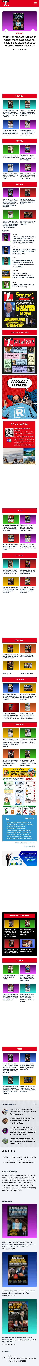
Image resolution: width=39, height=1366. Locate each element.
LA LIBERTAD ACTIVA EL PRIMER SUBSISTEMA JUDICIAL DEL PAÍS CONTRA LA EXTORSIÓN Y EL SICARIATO (11, 716)
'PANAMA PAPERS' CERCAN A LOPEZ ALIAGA (27, 950)
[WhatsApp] (3, 1151)
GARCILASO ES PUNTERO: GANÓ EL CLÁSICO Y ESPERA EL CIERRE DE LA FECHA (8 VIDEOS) (27, 158)
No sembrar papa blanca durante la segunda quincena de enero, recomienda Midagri (22, 1120)
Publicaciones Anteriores (27, 1162)
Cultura (33, 1157)
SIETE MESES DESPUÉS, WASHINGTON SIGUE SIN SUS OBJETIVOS (28, 223)
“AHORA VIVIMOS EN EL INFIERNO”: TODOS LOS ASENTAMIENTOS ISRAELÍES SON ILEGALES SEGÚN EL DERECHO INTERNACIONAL (11, 224)
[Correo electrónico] (14, 1151)
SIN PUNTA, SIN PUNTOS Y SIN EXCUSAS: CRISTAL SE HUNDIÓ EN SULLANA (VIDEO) (10, 176)
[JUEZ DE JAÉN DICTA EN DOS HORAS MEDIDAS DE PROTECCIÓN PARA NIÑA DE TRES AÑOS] (6, 250)
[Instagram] (8, 1151)
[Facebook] (6, 1151)
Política (15, 258)
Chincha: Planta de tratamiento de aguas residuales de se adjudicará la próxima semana (22, 1141)
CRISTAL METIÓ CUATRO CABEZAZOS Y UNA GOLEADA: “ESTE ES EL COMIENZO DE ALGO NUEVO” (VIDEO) (27, 998)
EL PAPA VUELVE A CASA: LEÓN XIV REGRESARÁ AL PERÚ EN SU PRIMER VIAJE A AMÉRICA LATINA (28, 762)
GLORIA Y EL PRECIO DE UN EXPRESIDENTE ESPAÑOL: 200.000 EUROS (11, 951)
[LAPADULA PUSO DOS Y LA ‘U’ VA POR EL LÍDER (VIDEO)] (6, 285)
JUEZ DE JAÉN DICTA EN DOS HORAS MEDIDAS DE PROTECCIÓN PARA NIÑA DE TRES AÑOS (24, 251)
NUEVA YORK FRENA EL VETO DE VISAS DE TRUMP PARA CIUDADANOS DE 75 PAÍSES (27, 202)
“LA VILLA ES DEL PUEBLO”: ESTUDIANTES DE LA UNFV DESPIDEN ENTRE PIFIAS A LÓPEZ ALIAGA (27, 113)
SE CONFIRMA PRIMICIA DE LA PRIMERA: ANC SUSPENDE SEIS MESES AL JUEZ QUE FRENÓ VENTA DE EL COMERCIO (11, 113)
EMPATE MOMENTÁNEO (26, 673)
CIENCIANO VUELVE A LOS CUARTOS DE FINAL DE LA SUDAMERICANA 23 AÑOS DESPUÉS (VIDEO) (27, 176)
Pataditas (28, 1160)
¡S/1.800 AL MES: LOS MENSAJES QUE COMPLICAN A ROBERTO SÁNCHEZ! (27, 932)
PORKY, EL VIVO (7, 673)
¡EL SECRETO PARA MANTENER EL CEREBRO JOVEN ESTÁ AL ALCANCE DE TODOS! (11, 547)
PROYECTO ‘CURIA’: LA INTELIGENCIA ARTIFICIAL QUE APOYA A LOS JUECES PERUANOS (23, 275)
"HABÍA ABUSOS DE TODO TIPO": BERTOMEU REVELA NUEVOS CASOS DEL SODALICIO (10, 590)
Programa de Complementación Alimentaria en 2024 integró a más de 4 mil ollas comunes (23, 1111)
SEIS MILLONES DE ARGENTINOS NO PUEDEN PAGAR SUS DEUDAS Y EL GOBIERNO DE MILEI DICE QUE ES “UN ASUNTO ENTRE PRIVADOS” (10, 203)
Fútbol (14, 282)
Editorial (11, 1160)
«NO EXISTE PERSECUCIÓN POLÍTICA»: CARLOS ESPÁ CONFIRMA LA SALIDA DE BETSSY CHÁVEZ (10, 762)
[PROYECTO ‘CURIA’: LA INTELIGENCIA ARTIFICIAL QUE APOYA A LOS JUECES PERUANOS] (6, 274)
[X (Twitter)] (11, 1151)
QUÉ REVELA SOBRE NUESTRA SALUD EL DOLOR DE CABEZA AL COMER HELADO (28, 546)
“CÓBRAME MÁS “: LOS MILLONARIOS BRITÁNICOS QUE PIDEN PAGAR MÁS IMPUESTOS (27, 590)
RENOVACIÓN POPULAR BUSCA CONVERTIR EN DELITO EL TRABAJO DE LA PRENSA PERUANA (27, 133)
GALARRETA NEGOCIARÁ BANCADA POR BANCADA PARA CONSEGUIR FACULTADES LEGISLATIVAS (10, 133)
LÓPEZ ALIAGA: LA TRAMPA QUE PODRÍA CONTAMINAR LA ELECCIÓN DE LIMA (11, 656)
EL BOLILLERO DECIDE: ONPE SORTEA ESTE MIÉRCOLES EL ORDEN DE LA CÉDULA (28, 741)
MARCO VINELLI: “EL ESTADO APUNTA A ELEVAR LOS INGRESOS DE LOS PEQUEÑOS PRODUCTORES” (27, 716)
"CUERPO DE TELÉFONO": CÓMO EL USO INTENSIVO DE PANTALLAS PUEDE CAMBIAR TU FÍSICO (27, 528)
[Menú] (35, 3)
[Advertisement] (19, 72)
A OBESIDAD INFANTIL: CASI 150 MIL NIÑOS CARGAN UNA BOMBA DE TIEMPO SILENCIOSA (11, 528)
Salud (26, 1157)
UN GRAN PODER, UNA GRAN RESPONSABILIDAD (27, 656)
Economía (15, 247)
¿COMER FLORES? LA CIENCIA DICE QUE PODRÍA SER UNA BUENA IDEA (28, 571)
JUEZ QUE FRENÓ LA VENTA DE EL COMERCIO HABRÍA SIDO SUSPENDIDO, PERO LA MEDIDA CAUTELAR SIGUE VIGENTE (11, 743)
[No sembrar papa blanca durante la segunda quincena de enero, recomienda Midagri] (5, 1121)
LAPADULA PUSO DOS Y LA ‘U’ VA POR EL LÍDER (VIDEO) (11, 156)
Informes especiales (9, 1162)
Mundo (19, 33)
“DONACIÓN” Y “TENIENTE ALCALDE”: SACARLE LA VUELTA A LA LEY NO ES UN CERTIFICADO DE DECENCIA (11, 933)
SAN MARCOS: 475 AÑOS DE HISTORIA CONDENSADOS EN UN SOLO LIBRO (10, 571)
